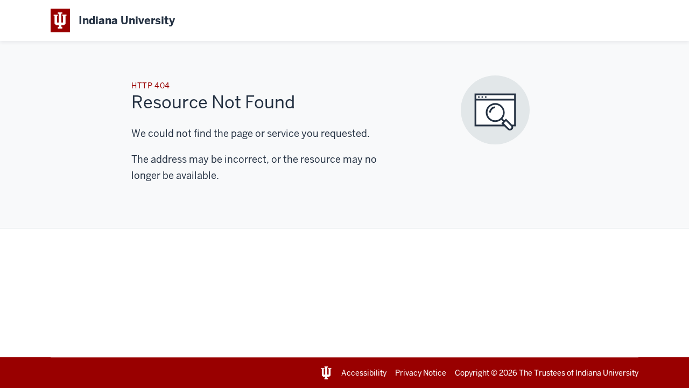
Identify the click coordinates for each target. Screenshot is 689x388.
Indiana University (606, 373)
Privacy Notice (420, 373)
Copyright (472, 373)
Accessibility (363, 373)
